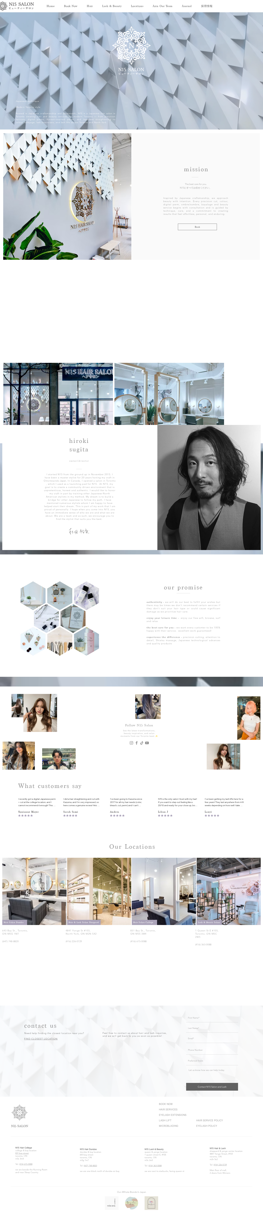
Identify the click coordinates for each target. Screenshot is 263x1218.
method (79, 509)
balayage (30, 122)
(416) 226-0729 (220, 1178)
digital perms (36, 119)
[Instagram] (131, 756)
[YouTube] (147, 756)
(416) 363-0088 (155, 1178)
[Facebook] (136, 756)
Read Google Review (29, 822)
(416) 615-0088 (25, 1177)
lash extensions (45, 122)
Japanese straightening (97, 119)
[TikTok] (141, 756)
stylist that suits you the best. (84, 532)
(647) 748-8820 (90, 1178)
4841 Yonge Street (218, 1167)
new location (37, 343)
